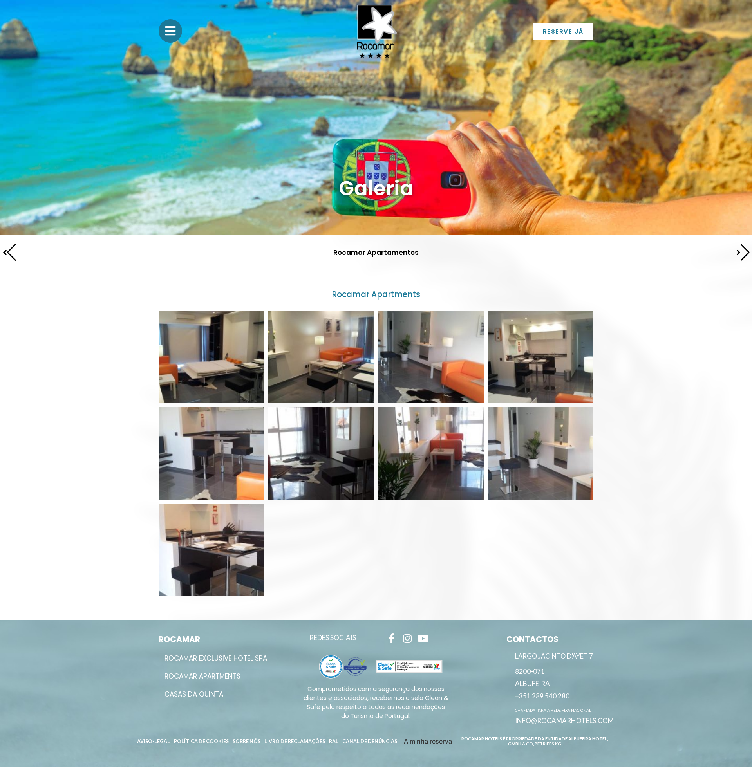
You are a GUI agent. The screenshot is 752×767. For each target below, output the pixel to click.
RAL (333, 741)
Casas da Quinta (193, 694)
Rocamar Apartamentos (376, 252)
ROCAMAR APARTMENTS (202, 676)
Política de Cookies (201, 741)
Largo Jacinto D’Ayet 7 (554, 656)
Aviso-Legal (153, 741)
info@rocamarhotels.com (564, 720)
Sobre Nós (246, 741)
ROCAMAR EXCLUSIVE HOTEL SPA (215, 658)
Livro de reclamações (294, 741)
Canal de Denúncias (369, 741)
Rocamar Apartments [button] (376, 294)
